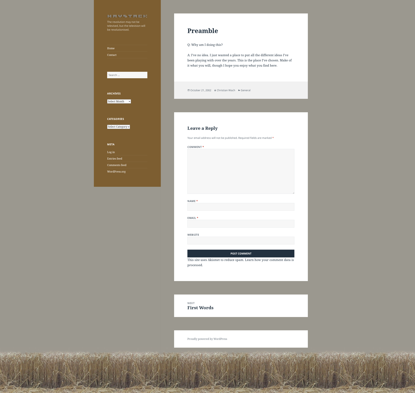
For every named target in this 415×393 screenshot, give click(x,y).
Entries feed (114, 158)
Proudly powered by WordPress (207, 339)
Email (192, 218)
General (245, 90)
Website (193, 235)
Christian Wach (226, 90)
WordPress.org (116, 171)
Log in (111, 152)
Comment (195, 147)
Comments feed (116, 165)
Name (192, 201)
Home (111, 48)
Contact (112, 55)
